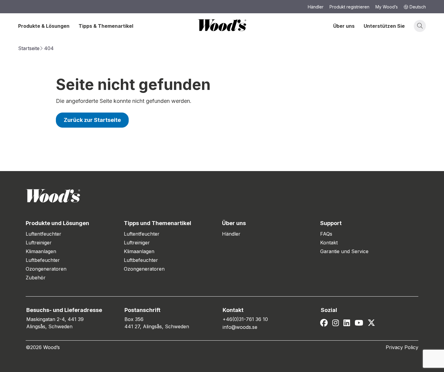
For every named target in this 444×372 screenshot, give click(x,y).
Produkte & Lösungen (43, 26)
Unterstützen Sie (384, 26)
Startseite (29, 48)
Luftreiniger (39, 243)
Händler (231, 234)
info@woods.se (240, 327)
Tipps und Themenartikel (157, 223)
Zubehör (36, 278)
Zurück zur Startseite (92, 120)
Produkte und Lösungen (57, 223)
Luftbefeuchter (43, 260)
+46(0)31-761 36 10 (245, 319)
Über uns (344, 26)
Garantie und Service (344, 251)
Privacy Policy (402, 347)
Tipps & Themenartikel (106, 26)
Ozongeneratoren (46, 269)
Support (331, 223)
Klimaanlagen (41, 251)
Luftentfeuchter (43, 234)
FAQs (326, 234)
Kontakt (329, 243)
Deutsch (418, 6)
